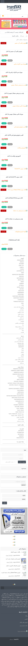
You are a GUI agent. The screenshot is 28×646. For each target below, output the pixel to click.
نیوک (23, 330)
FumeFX (22, 267)
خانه (26, 36)
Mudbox (21, 283)
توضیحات (10, 60)
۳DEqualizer (20, 260)
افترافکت (22, 308)
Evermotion (20, 432)
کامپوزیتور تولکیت (20, 417)
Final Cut (21, 265)
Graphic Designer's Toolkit (16, 388)
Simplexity (21, 403)
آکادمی (26, 619)
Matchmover (20, 278)
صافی (4, 502)
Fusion (22, 269)
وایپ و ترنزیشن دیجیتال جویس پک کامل (14, 93)
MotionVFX (21, 434)
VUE (23, 305)
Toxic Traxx (20, 410)
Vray (22, 303)
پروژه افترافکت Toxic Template (16, 413)
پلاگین (22, 348)
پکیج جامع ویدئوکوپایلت (14, 239)
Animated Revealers (18, 374)
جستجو (23, 484)
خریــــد (4, 60)
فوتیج (23, 354)
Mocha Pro (21, 280)
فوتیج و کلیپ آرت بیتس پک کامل (14, 51)
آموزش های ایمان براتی (19, 307)
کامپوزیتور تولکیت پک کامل (14, 156)
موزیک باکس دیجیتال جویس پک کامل (14, 114)
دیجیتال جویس (21, 367)
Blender (21, 263)
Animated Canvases (18, 368)
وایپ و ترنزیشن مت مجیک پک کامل (14, 219)
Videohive (21, 346)
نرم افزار (22, 363)
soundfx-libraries (19, 404)
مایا (23, 325)
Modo (22, 281)
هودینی (22, 332)
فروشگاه (22, 36)
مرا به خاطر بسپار (10, 462)
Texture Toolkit (19, 406)
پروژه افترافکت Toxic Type (17, 415)
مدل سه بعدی (21, 357)
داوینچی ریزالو (21, 316)
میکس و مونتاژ (21, 361)
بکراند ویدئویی (21, 339)
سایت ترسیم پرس (23, 625)
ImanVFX (16, 639)
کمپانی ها (22, 428)
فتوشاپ (22, 321)
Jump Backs (20, 392)
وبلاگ (26, 616)
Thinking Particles (18, 301)
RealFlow (21, 290)
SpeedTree (21, 294)
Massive (21, 276)
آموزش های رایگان (23, 622)
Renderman (21, 292)
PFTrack (21, 285)
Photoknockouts (19, 399)
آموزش (22, 258)
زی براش (22, 317)
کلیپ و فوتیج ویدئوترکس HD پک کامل (14, 135)
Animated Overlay (19, 372)
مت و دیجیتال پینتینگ (19, 326)
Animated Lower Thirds (17, 370)
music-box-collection (18, 397)
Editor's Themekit (19, 381)
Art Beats (21, 430)
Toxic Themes (20, 408)
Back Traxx (20, 376)
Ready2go (21, 345)
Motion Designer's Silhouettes (15, 395)
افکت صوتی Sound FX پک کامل (14, 177)
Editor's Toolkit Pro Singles (16, 383)
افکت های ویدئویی (20, 337)
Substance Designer (18, 296)
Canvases (21, 377)
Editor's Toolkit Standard (16, 385)
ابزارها (22, 336)
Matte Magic (20, 394)
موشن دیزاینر (21, 419)
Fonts (22, 386)
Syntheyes (21, 299)
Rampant (21, 436)
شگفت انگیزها (21, 425)
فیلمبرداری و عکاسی (19, 323)
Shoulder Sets (20, 401)
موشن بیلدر (21, 328)
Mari (22, 272)
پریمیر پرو (22, 310)
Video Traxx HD (19, 412)
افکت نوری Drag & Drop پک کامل (14, 198)
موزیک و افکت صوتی (19, 359)
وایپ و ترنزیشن (20, 421)
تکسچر (22, 352)
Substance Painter (18, 298)
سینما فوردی (21, 319)
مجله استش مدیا (20, 441)
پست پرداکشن (21, 312)
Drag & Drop (20, 379)
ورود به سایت (22, 462)
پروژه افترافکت (20, 343)
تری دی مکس (21, 314)
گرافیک (22, 355)
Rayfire (22, 289)
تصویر (22, 350)
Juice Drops (20, 390)
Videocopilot (20, 437)
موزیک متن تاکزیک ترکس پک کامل (14, 72)
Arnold (22, 262)
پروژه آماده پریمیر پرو (19, 341)
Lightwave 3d (20, 271)
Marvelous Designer (18, 274)
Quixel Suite (20, 287)
